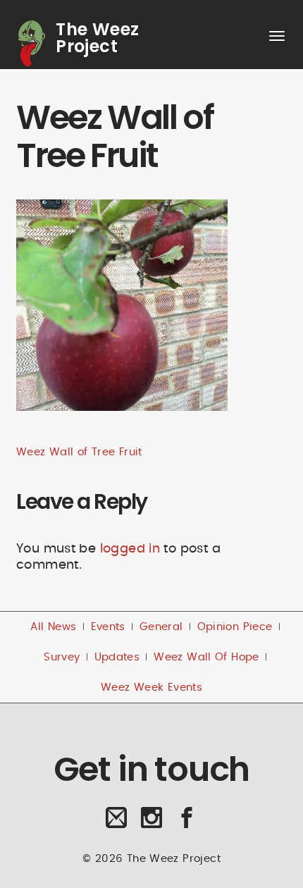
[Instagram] (152, 823)
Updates (117, 657)
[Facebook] (187, 823)
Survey (62, 657)
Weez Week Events (151, 687)
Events (108, 627)
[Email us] (116, 823)
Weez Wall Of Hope (206, 657)
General (161, 627)
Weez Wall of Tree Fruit (79, 452)
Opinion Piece (235, 627)
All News (53, 627)
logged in (130, 548)
